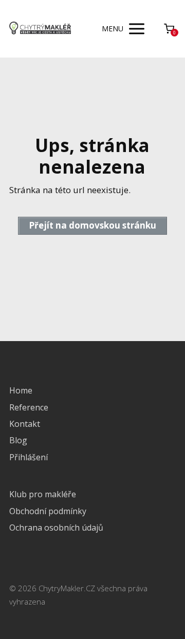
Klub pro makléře (42, 494)
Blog (18, 440)
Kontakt (24, 423)
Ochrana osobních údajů (56, 527)
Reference (28, 407)
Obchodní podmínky (47, 511)
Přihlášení (28, 457)
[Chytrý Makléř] (40, 29)
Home (20, 390)
